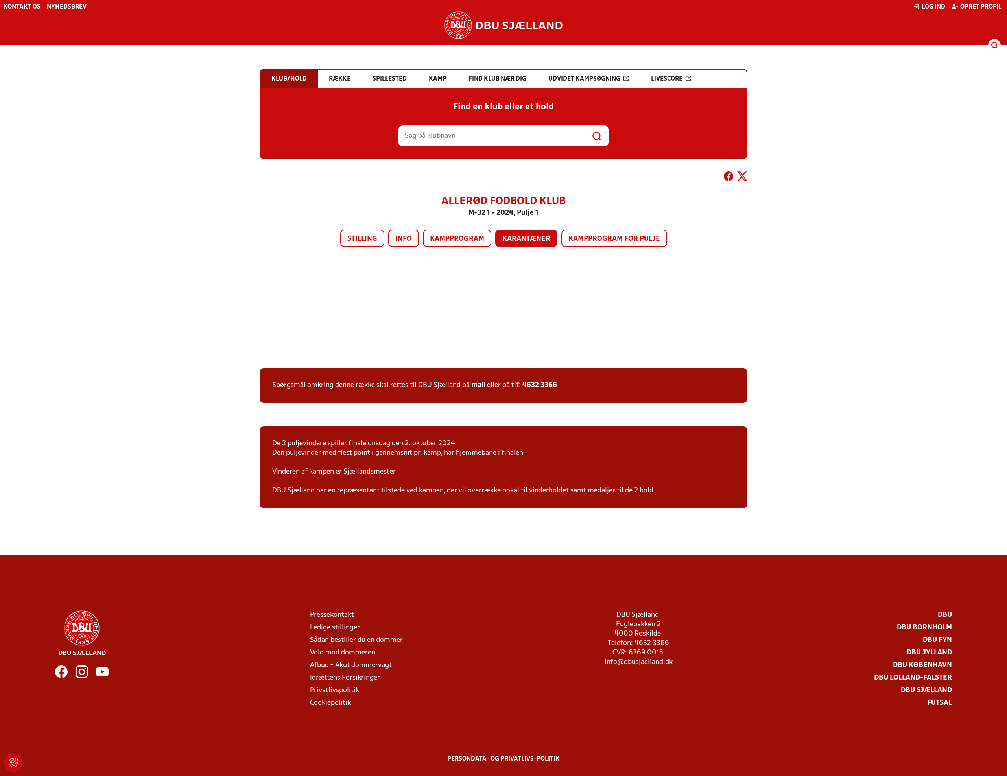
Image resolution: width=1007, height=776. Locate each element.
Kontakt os (22, 7)
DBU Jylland (929, 652)
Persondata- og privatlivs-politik (503, 759)
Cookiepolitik (330, 703)
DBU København (922, 665)
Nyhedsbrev (67, 7)
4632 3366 (539, 385)
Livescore (666, 79)
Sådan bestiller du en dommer (356, 640)
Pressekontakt (332, 615)
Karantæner (526, 239)
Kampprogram (457, 239)
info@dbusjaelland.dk (639, 662)
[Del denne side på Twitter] (742, 177)
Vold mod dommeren (342, 652)
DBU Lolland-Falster (913, 678)
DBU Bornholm (924, 627)
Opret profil (980, 7)
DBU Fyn (937, 640)
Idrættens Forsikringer (345, 678)
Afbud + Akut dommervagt (351, 665)
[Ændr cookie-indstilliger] (13, 762)
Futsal (939, 703)
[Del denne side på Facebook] (728, 177)
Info (403, 239)
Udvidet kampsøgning (584, 79)
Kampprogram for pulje (614, 239)
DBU (945, 615)
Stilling (362, 239)
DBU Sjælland (926, 690)
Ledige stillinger (335, 627)
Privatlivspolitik (334, 690)
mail (478, 385)
